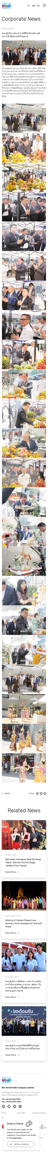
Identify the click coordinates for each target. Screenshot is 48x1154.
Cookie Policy (16, 1138)
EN (33, 6)
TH (38, 6)
